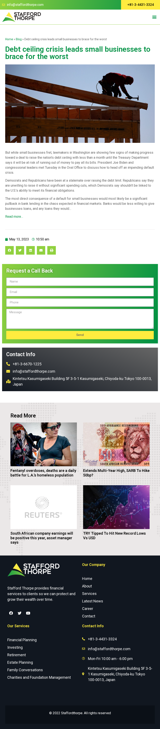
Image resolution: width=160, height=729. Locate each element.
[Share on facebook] (9, 250)
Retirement (16, 655)
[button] (140, 5)
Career (87, 608)
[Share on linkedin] (30, 250)
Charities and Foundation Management (39, 677)
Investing (15, 647)
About (87, 586)
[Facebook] (11, 613)
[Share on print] (51, 250)
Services (89, 593)
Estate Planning (20, 662)
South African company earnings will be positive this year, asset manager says (41, 537)
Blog (19, 39)
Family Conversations (25, 670)
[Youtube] (28, 613)
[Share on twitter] (20, 250)
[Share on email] (41, 250)
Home (9, 39)
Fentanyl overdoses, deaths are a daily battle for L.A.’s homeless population (43, 472)
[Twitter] (19, 613)
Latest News (92, 601)
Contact (88, 616)
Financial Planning (22, 640)
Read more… (14, 217)
